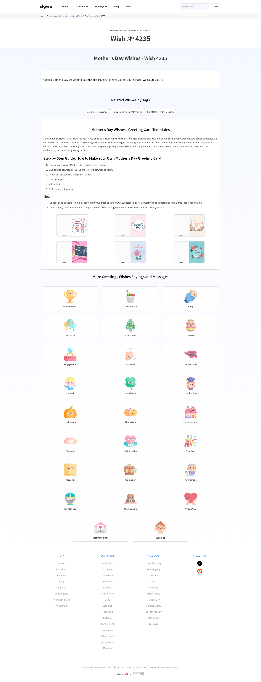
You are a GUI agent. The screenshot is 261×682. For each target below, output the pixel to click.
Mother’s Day (153, 593)
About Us (61, 587)
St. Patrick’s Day (153, 611)
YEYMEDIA (138, 674)
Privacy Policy (61, 605)
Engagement (107, 623)
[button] (81, 6)
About (129, 6)
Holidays (61, 575)
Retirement (107, 563)
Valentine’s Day (153, 563)
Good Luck (107, 575)
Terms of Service (61, 599)
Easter (153, 581)
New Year (153, 587)
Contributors (61, 593)
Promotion (107, 629)
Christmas (153, 575)
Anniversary (108, 593)
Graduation (107, 581)
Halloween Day (153, 605)
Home (64, 6)
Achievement (107, 635)
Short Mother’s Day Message (160, 111)
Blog (116, 6)
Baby (107, 599)
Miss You (107, 648)
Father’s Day (153, 599)
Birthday (107, 617)
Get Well (107, 587)
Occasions (61, 569)
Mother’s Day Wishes (86, 16)
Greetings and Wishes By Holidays (61, 16)
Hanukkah (153, 617)
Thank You (107, 611)
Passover (153, 623)
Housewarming (107, 641)
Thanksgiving (153, 569)
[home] (46, 6)
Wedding (107, 605)
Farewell (107, 569)
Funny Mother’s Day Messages (127, 111)
